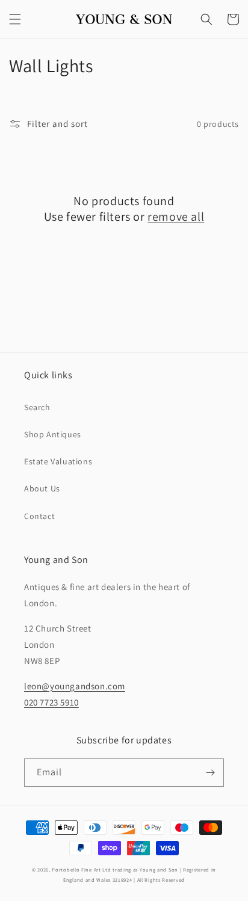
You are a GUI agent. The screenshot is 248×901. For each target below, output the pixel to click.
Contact (39, 516)
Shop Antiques (52, 434)
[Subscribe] (210, 772)
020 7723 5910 (51, 702)
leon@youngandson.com (74, 686)
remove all (175, 216)
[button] (15, 19)
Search (37, 407)
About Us (42, 488)
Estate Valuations (58, 461)
